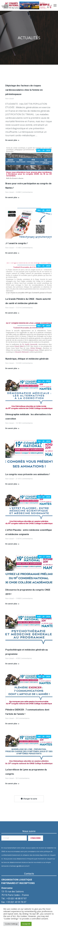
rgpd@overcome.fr (22, 866)
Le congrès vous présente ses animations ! (27, 474)
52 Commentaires (22, 778)
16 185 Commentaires (24, 423)
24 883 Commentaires (24, 192)
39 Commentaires (22, 718)
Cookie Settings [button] (11, 924)
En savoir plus (11, 140)
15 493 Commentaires (24, 248)
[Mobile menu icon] (55, 5)
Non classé (9, 98)
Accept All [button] (26, 924)
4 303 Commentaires (24, 658)
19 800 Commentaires (24, 598)
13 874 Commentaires (24, 538)
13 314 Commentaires (24, 307)
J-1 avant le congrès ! (16, 243)
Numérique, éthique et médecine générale (27, 359)
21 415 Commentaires (24, 479)
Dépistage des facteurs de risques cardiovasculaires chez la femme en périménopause (24, 90)
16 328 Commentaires (24, 363)
